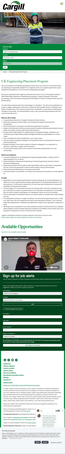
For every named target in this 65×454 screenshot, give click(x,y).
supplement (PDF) (16, 419)
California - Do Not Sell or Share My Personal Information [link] (21, 385)
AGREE (38, 442)
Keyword (5, 49)
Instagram (16, 360)
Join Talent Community (32, 345)
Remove (4, 309)
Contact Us (7, 380)
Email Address (7, 327)
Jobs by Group (8, 370)
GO (5, 67)
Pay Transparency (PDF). (29, 419)
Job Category (6, 290)
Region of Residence (9, 333)
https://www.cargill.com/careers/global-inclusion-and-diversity (21, 217)
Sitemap (6, 377)
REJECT (45, 442)
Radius (5, 61)
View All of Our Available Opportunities (13, 232)
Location (5, 55)
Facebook (8, 360)
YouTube (12, 360)
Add (32, 304)
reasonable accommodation (20, 417)
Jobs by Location (8, 368)
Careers (5, 72)
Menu (62, 3)
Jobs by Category (9, 366)
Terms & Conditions (9, 373)
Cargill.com (7, 364)
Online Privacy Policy (15, 438)
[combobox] (32, 57)
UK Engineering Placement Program (18, 72)
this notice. (27, 411)
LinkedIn (5, 360)
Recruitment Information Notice (52, 340)
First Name (6, 313)
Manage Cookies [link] (8, 382)
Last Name (6, 320)
